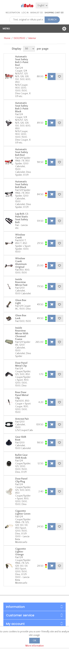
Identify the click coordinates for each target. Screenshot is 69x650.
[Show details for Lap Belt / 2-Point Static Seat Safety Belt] (9, 221)
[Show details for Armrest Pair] (9, 424)
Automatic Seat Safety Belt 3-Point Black (21, 107)
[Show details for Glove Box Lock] (9, 318)
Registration (13, 13)
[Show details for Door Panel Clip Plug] (9, 491)
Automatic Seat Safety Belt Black (21, 184)
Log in (25, 13)
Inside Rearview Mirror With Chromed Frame (21, 334)
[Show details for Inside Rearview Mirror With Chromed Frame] (9, 342)
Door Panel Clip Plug (21, 480)
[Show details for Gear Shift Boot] (9, 442)
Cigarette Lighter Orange (20, 551)
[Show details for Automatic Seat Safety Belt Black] (9, 194)
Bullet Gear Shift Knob (21, 456)
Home (7, 38)
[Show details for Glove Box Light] (9, 304)
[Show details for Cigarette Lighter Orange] (9, 565)
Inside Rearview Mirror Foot (21, 282)
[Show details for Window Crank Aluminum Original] (9, 265)
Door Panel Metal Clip (21, 364)
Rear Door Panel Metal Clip (21, 395)
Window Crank (20, 236)
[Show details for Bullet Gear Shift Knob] (9, 463)
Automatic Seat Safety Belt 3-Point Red (21, 61)
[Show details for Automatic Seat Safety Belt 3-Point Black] (9, 122)
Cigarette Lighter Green (22, 512)
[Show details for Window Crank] (9, 243)
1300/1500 (19, 38)
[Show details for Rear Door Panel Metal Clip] (9, 402)
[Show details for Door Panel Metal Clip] (9, 374)
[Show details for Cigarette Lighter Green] (9, 526)
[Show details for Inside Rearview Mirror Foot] (9, 286)
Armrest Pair (22, 419)
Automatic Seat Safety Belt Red (21, 152)
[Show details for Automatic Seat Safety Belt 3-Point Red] (9, 76)
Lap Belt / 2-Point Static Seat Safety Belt (22, 218)
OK (34, 640)
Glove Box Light (20, 302)
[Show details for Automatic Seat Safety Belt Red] (9, 162)
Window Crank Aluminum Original (21, 262)
